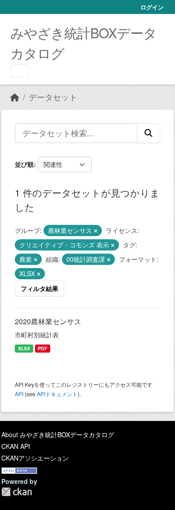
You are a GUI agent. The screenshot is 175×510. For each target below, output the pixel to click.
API (19, 394)
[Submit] (148, 133)
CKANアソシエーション (35, 457)
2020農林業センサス (48, 321)
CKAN (16, 492)
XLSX (24, 348)
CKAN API (15, 446)
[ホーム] (14, 97)
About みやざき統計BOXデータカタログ (57, 434)
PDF (42, 348)
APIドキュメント (57, 394)
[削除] (95, 230)
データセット (53, 97)
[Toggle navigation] (19, 70)
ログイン (152, 7)
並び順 (24, 164)
